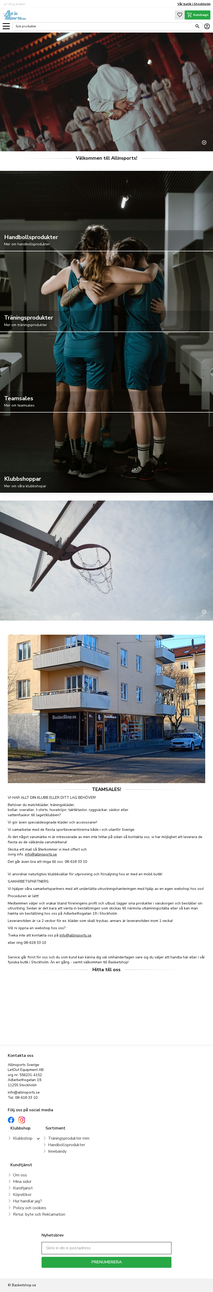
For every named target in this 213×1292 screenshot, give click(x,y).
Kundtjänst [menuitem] (23, 1188)
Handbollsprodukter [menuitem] (66, 1145)
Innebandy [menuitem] (57, 1151)
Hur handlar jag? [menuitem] (27, 1201)
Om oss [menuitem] (20, 1175)
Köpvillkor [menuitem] (22, 1194)
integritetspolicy (124, 1272)
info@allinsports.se (41, 854)
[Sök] (197, 26)
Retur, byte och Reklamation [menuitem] (39, 1214)
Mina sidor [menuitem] (22, 1181)
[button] (6, 26)
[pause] (204, 142)
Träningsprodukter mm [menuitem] (68, 1138)
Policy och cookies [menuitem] (29, 1208)
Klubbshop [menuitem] (22, 1138)
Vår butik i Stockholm (193, 4)
